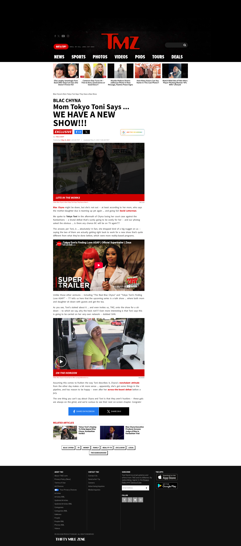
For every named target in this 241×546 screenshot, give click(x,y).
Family (96, 447)
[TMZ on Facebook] (55, 36)
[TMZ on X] (59, 36)
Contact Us (92, 476)
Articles (57, 493)
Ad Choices (59, 486)
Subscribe (146, 487)
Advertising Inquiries (96, 486)
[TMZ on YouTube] (135, 499)
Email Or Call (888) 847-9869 (82, 47)
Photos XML (59, 525)
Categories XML (60, 511)
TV (78, 447)
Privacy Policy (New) (62, 479)
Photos (100, 57)
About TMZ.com (61, 476)
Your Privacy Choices (68, 490)
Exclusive (120, 447)
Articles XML (59, 497)
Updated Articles (61, 500)
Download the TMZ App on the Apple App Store (167, 477)
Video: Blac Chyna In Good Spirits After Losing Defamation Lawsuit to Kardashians (71, 377)
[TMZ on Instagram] (68, 36)
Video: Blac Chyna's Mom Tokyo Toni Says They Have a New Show (71, 202)
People (57, 518)
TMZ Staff (59, 136)
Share (85, 411)
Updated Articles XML (63, 504)
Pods (140, 57)
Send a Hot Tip (94, 479)
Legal (131, 447)
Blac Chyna (68, 447)
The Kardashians (98, 453)
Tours (158, 57)
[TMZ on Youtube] (63, 36)
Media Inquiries (94, 490)
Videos (121, 57)
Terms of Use (60, 483)
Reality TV (107, 447)
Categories (58, 507)
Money (86, 447)
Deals (177, 57)
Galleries (57, 514)
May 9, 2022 (65, 140)
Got (61, 46)
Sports (78, 57)
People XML (59, 521)
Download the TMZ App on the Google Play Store (167, 486)
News (59, 57)
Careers (91, 483)
